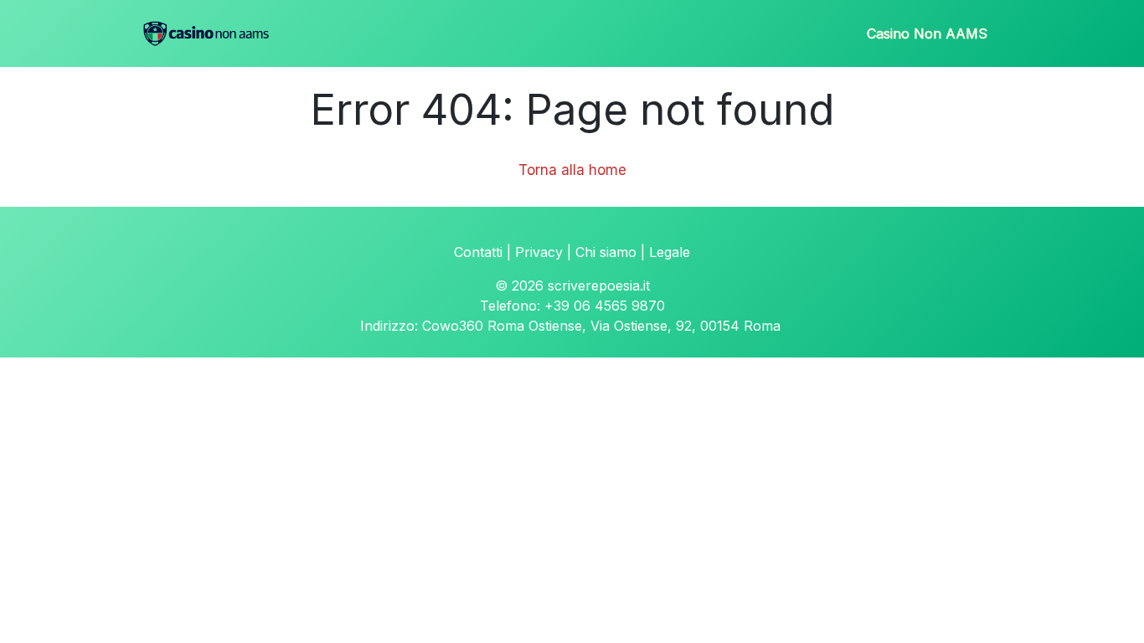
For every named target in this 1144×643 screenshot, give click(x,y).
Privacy (539, 252)
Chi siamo (605, 252)
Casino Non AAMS (927, 33)
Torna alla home (572, 170)
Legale (669, 252)
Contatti (478, 252)
